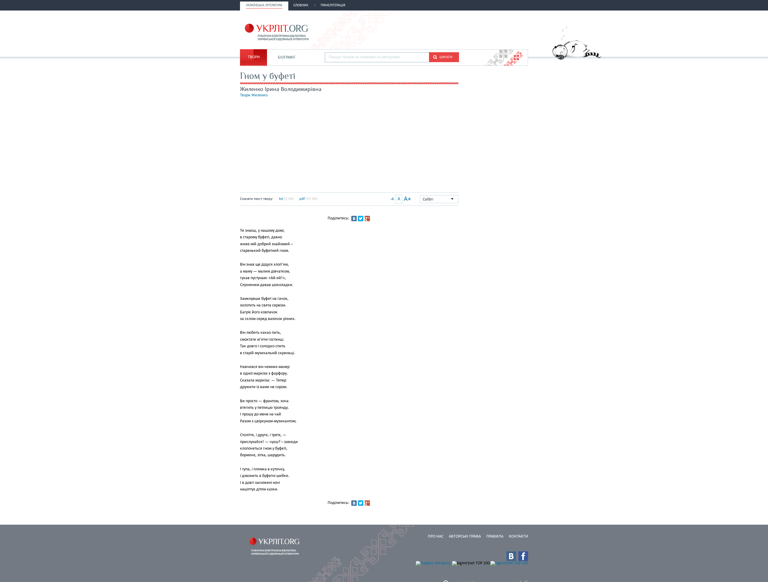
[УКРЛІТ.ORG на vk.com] (511, 556)
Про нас (435, 536)
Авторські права (465, 536)
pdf (302, 199)
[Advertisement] (458, 29)
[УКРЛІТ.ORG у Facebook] (523, 556)
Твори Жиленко (254, 95)
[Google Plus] (367, 218)
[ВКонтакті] (354, 218)
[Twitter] (360, 218)
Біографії (286, 57)
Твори (254, 57)
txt (281, 199)
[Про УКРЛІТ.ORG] (577, 58)
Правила (494, 536)
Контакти (518, 536)
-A (392, 199)
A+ (407, 199)
